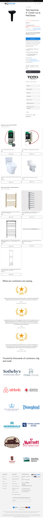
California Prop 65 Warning (15, 489)
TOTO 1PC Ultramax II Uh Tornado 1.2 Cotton (29, 177)
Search (4, 481)
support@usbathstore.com (34, 60)
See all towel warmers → (6, 188)
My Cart (4, 476)
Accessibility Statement (16, 494)
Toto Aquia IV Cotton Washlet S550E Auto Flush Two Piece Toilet (11, 177)
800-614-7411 (34, 59)
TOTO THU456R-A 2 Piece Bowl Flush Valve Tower (30, 149)
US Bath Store (23, 509)
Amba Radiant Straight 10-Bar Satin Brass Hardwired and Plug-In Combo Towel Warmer (10, 212)
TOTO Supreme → (28, 116)
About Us (14, 481)
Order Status (5, 483)
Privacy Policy (14, 483)
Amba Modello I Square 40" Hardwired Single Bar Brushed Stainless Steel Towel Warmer (31, 241)
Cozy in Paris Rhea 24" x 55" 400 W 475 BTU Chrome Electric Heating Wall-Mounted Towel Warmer (31, 212)
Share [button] (28, 112)
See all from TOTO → (5, 126)
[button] (3, 4)
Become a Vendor (15, 492)
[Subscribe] (30, 500)
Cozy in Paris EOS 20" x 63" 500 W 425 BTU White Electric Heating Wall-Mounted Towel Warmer (11, 270)
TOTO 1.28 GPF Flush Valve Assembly (7, 149)
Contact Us (5, 488)
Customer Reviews (15, 476)
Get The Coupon (37, 28)
